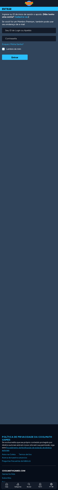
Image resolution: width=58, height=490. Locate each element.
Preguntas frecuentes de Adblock (16, 461)
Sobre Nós (6, 478)
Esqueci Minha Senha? (13, 44)
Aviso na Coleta (9, 454)
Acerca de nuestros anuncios (14, 458)
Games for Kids (8, 474)
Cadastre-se (21, 17)
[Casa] (29, 3)
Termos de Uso (25, 454)
